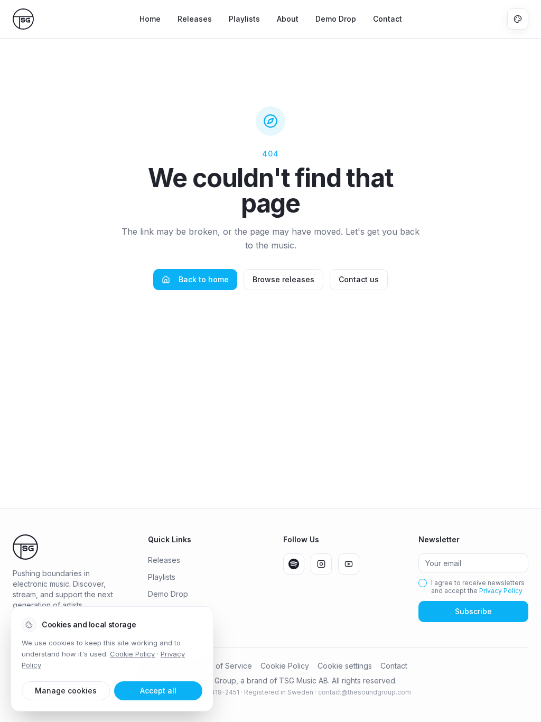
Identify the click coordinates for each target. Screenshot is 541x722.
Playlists (244, 18)
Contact (387, 18)
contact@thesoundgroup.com (364, 692)
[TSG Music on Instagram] (321, 564)
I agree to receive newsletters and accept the (478, 587)
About (288, 18)
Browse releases (283, 279)
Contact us (359, 279)
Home (150, 18)
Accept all (158, 690)
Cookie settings (345, 665)
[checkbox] (422, 583)
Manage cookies (66, 690)
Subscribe (473, 611)
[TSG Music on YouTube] (348, 564)
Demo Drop (335, 18)
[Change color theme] (517, 19)
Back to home (204, 279)
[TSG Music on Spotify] (293, 564)
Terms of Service (222, 665)
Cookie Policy (284, 665)
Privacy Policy (501, 591)
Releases (195, 18)
